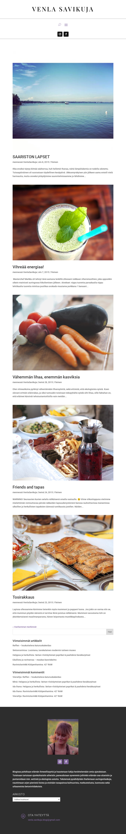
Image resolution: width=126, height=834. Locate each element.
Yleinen (54, 162)
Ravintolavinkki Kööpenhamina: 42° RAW (32, 664)
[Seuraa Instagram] (59, 34)
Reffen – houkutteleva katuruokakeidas (32, 645)
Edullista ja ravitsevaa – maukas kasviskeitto (35, 660)
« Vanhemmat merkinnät (25, 627)
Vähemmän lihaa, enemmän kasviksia (46, 377)
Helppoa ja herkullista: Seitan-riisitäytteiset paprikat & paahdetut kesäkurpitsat (51, 655)
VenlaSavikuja (30, 162)
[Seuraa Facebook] (66, 34)
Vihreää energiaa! (28, 267)
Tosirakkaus (23, 597)
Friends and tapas (28, 487)
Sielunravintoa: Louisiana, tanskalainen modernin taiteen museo (44, 650)
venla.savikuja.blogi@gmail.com (44, 820)
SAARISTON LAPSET (31, 157)
